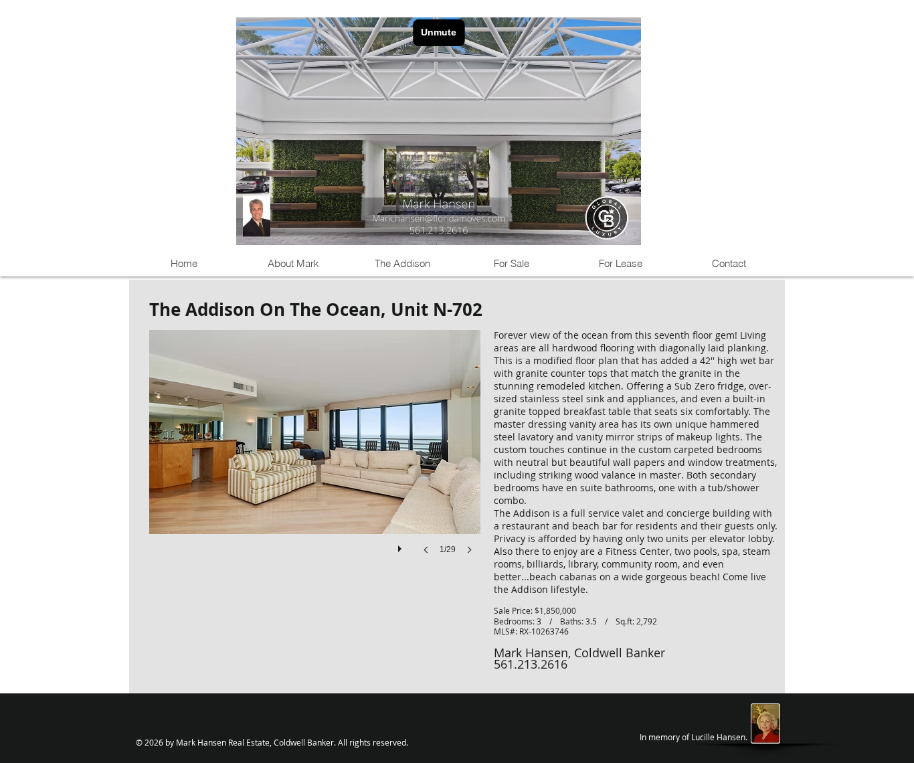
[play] (401, 545)
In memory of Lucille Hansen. (693, 737)
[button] (314, 455)
